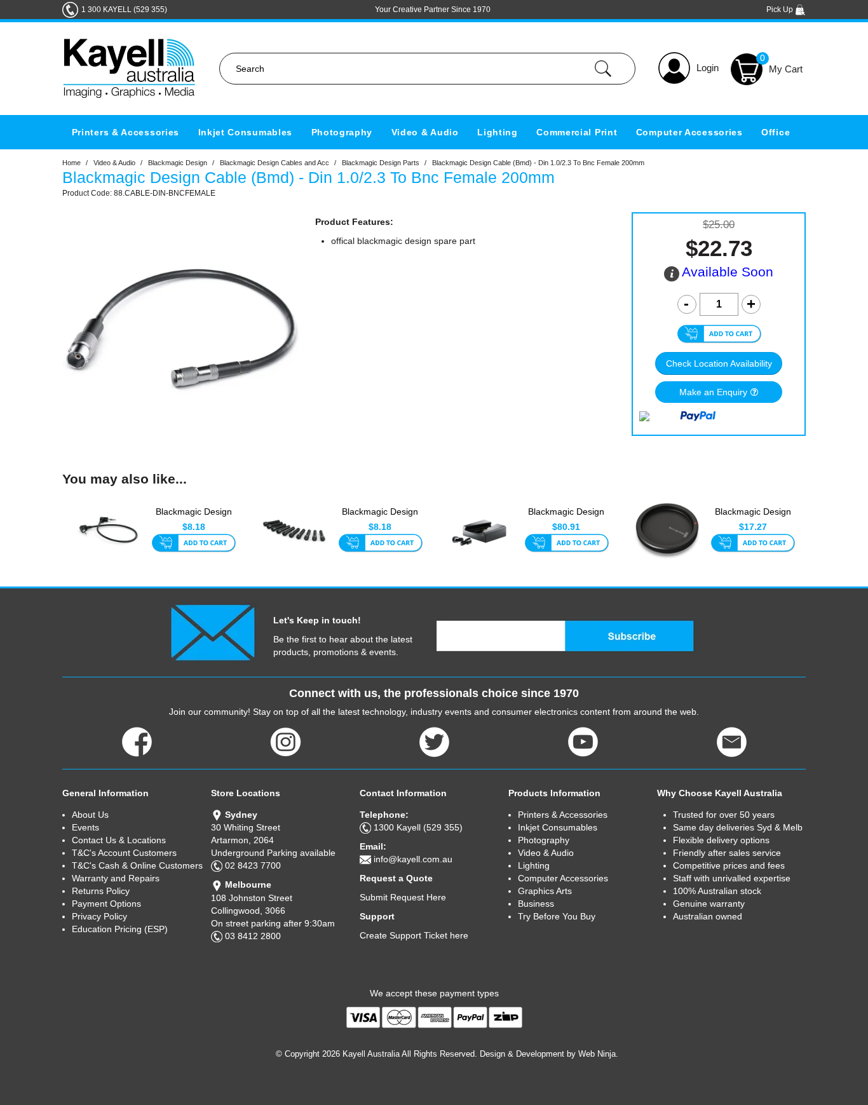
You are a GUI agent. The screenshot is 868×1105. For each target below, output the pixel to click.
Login (707, 67)
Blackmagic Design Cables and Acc (274, 162)
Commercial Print (576, 132)
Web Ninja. (598, 1054)
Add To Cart (193, 544)
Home (71, 162)
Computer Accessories (689, 132)
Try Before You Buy (556, 916)
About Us (90, 815)
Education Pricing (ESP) (120, 929)
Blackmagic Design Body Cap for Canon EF (753, 518)
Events (85, 827)
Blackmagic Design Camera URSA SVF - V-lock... (566, 518)
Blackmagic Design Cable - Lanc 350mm (193, 517)
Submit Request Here (403, 897)
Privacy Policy (99, 916)
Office (775, 132)
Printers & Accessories (125, 132)
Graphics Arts (545, 891)
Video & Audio (425, 132)
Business (536, 903)
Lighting (497, 132)
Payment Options (106, 903)
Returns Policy (101, 891)
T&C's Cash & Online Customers (137, 865)
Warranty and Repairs (115, 878)
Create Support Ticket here (414, 935)
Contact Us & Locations (119, 840)
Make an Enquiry (713, 392)
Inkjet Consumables (245, 132)
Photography (342, 132)
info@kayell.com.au (413, 859)
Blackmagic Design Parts (380, 162)
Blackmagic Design (177, 162)
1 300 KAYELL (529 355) (124, 9)
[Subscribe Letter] (212, 632)
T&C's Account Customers (124, 853)
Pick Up (780, 9)
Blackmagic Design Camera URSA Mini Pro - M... (380, 518)
